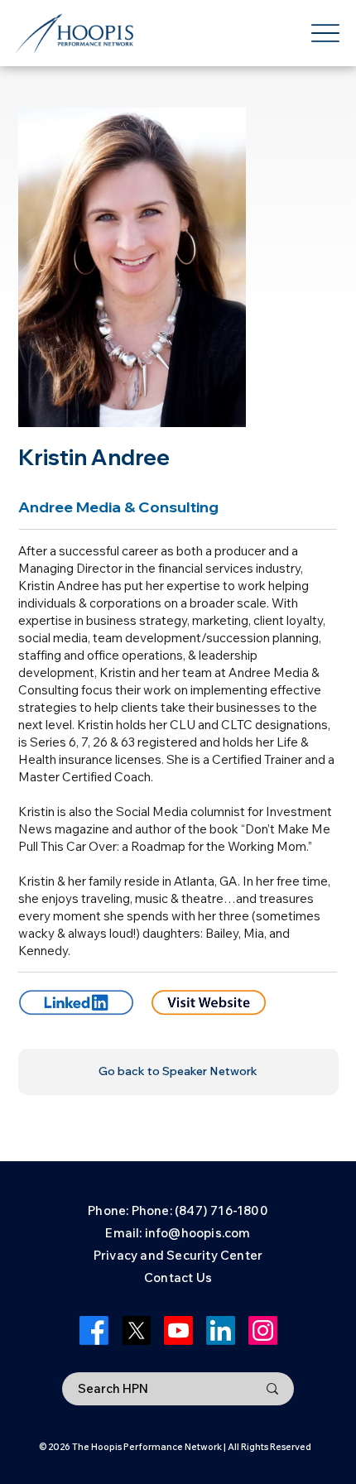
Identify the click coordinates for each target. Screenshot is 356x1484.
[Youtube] (178, 1330)
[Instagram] (262, 1330)
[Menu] (324, 33)
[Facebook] (93, 1330)
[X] (136, 1330)
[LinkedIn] (220, 1330)
